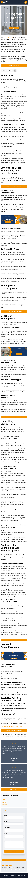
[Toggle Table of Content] (14, 70)
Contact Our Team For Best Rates (14, 311)
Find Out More (14, 639)
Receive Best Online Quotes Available (14, 416)
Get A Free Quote (14, 789)
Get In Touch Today (14, 65)
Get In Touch (14, 860)
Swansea (6, 726)
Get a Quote (13, 28)
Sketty (2, 726)
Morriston (17, 726)
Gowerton (11, 726)
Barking (21, 726)
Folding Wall (10, 37)
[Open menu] (25, 2)
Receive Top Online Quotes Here (14, 186)
